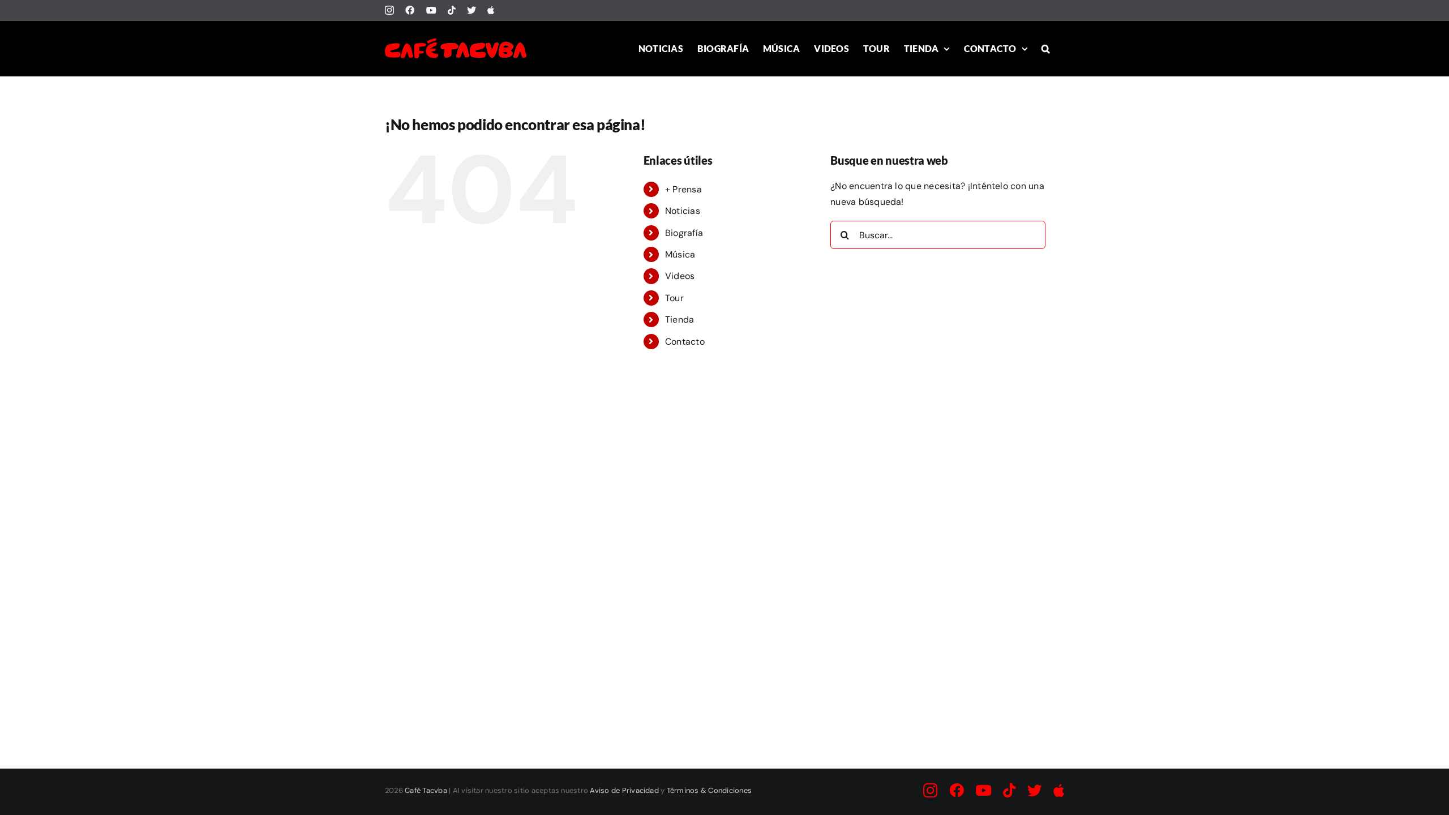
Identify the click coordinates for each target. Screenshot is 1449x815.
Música (680, 254)
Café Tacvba (426, 790)
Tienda (679, 319)
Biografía (684, 233)
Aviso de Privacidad (624, 790)
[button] (1045, 48)
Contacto (685, 342)
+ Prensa (683, 189)
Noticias (682, 211)
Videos (680, 276)
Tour (674, 298)
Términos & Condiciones (709, 790)
